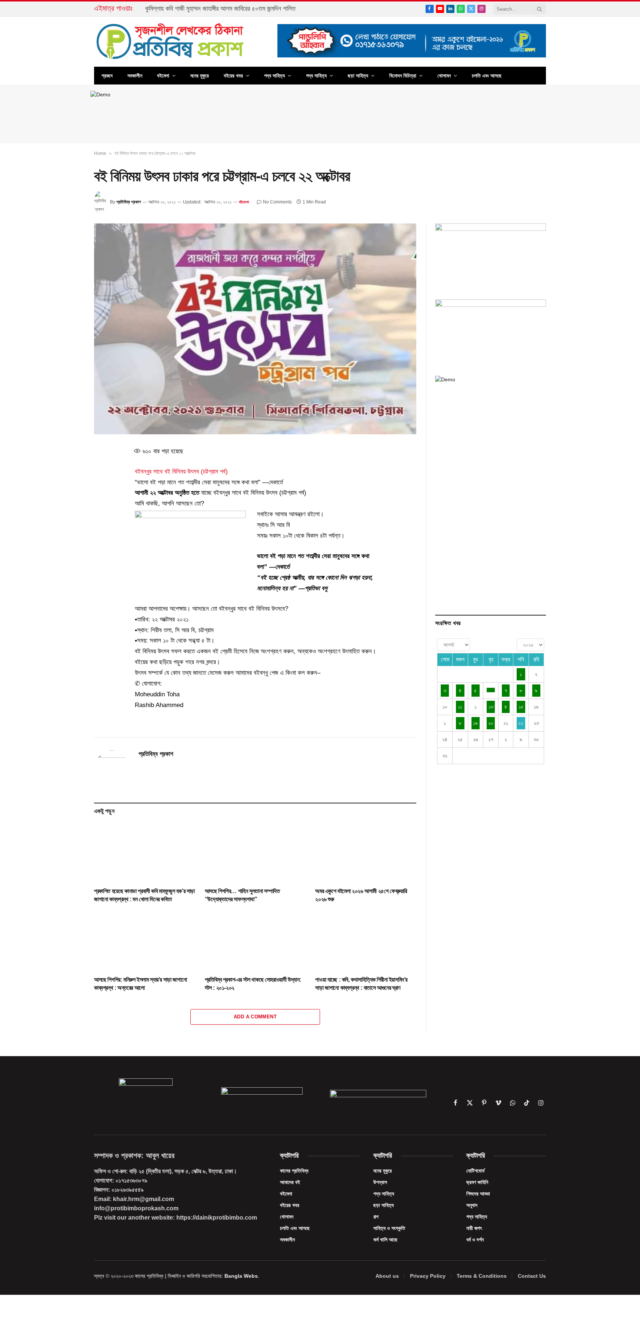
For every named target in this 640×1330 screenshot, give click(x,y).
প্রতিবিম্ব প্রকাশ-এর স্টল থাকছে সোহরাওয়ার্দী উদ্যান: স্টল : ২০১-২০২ (253, 983)
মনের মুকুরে (199, 76)
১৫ (521, 707)
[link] (181, 471)
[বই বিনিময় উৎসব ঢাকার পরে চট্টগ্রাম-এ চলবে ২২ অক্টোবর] (255, 328)
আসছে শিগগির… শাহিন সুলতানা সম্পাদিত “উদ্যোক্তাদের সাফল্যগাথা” (242, 895)
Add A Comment (255, 1016)
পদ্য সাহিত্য (274, 76)
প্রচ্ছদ (107, 76)
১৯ (475, 723)
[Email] (68, 538)
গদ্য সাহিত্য (316, 76)
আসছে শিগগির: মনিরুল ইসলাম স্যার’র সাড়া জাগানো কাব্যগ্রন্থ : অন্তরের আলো (140, 983)
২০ (490, 723)
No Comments (277, 202)
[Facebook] (68, 470)
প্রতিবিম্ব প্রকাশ (128, 202)
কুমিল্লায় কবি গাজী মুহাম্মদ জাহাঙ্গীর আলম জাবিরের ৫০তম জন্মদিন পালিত (220, 8)
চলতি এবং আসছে (486, 76)
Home (100, 153)
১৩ (491, 707)
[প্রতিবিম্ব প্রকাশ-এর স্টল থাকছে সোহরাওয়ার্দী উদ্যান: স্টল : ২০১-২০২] (255, 941)
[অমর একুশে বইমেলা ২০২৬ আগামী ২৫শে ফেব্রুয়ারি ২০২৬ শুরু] (365, 853)
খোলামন (444, 76)
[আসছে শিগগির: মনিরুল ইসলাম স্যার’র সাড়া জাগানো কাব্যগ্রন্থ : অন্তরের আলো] (144, 941)
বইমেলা (163, 76)
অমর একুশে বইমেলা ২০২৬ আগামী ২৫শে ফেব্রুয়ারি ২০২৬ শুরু (361, 895)
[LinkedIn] (68, 504)
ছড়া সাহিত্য (358, 76)
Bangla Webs (241, 1276)
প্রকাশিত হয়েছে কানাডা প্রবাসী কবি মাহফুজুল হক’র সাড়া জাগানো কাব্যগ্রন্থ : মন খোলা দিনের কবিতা (144, 895)
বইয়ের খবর (233, 76)
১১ (460, 707)
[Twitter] (68, 487)
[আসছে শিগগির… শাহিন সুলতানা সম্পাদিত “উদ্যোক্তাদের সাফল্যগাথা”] (255, 853)
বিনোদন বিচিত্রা (402, 76)
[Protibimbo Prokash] (170, 42)
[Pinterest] (68, 521)
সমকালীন (134, 76)
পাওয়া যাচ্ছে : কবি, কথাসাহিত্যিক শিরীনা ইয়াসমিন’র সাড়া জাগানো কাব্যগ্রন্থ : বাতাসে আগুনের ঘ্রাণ (361, 983)
